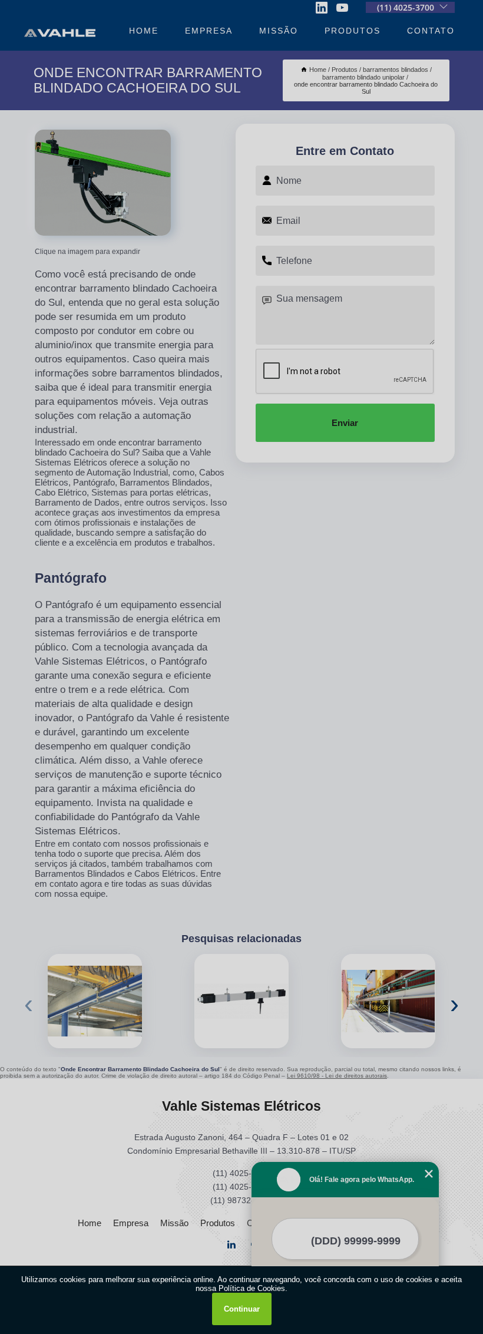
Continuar (242, 1309)
